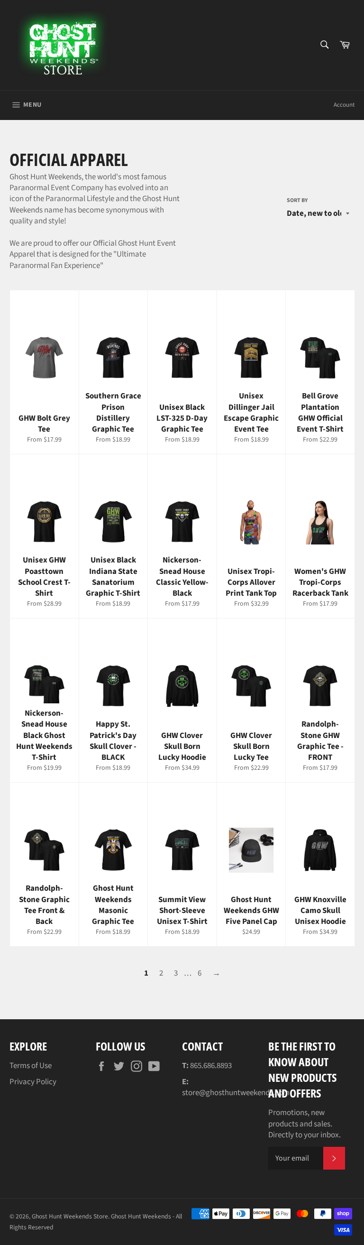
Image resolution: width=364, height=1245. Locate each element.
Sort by (297, 200)
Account (344, 105)
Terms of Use (30, 1065)
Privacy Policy (32, 1082)
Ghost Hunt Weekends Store (70, 1216)
